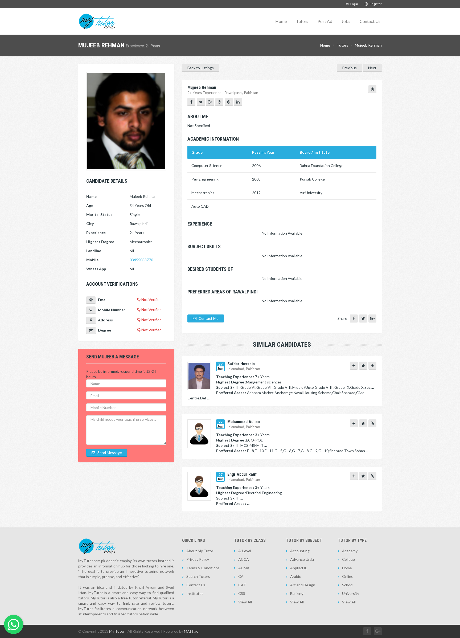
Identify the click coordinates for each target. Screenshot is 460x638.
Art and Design (302, 585)
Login (354, 4)
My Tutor (117, 631)
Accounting (300, 551)
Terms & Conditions (203, 568)
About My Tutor (199, 551)
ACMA (243, 568)
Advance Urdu (302, 559)
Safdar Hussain (241, 363)
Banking (296, 593)
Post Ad (325, 21)
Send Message (109, 452)
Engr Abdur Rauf (242, 474)
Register (375, 4)
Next (372, 68)
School (347, 585)
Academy (350, 551)
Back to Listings (200, 68)
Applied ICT (300, 568)
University (350, 593)
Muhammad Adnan (243, 421)
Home (281, 21)
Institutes (194, 593)
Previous (349, 68)
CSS (241, 593)
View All (245, 602)
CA (241, 576)
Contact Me (208, 318)
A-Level (244, 551)
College (348, 559)
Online (347, 576)
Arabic (295, 576)
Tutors (302, 21)
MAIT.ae (191, 631)
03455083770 (141, 259)
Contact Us (370, 21)
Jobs (346, 21)
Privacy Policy (197, 559)
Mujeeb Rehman (368, 45)
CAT (242, 585)
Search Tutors (198, 576)
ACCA (243, 559)
